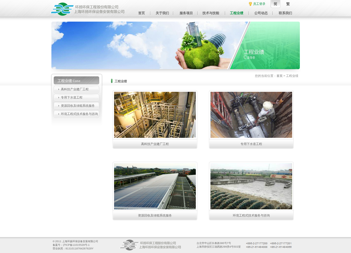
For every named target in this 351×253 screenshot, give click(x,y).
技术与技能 (210, 13)
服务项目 (186, 13)
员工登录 (259, 4)
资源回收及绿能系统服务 (78, 105)
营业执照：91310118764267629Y (73, 248)
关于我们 (162, 13)
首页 (141, 13)
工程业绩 (236, 13)
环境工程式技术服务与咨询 (79, 114)
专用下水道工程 (71, 97)
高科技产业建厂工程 (75, 89)
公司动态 (261, 13)
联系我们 (285, 13)
